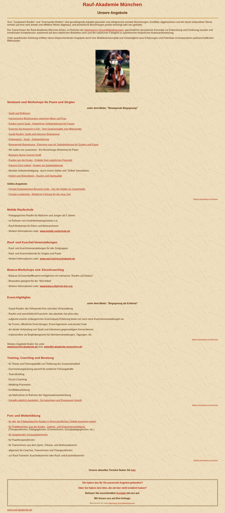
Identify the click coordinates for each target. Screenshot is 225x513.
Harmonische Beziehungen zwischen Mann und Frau (37, 118)
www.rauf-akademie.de (19, 510)
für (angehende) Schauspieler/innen (28, 434)
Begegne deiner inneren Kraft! (25, 155)
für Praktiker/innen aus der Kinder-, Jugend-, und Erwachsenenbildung (47, 426)
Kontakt (121, 493)
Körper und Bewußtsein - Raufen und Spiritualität (35, 176)
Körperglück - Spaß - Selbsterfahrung (29, 139)
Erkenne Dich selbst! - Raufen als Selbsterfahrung (36, 165)
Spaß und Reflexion (19, 113)
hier (133, 470)
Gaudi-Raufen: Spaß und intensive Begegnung (34, 134)
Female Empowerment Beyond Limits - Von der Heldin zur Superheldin (47, 189)
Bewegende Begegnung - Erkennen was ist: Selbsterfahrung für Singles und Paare (53, 144)
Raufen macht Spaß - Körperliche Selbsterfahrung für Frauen (42, 123)
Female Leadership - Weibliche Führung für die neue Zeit (40, 194)
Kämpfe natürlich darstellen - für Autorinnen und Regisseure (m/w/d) (45, 400)
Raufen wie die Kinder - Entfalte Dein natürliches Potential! (40, 160)
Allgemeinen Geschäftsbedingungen (104, 30)
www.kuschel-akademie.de (22, 346)
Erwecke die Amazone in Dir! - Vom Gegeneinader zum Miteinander (45, 129)
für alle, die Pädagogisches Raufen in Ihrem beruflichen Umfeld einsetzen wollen (52, 421)
